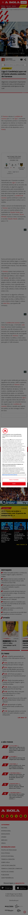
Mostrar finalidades (14, 479)
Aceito (13, 483)
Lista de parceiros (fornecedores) (9, 474)
